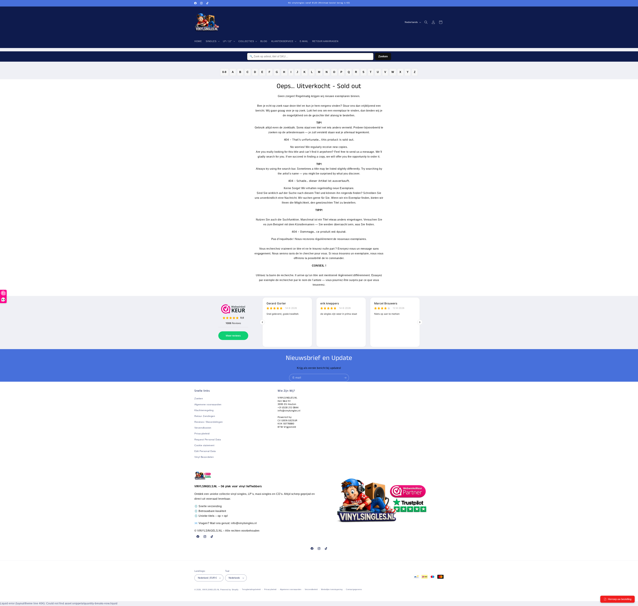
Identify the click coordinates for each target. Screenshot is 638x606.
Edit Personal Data (205, 451)
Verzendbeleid (311, 590)
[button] (212, 41)
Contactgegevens (354, 590)
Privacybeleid (202, 433)
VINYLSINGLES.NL (211, 590)
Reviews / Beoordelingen (208, 422)
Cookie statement (204, 445)
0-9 (224, 72)
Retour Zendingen (204, 416)
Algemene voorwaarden (207, 404)
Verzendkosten (202, 428)
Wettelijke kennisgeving (331, 590)
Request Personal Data (207, 439)
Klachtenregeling (204, 410)
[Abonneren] (345, 378)
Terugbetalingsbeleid (251, 590)
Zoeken (383, 56)
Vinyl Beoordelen (204, 457)
